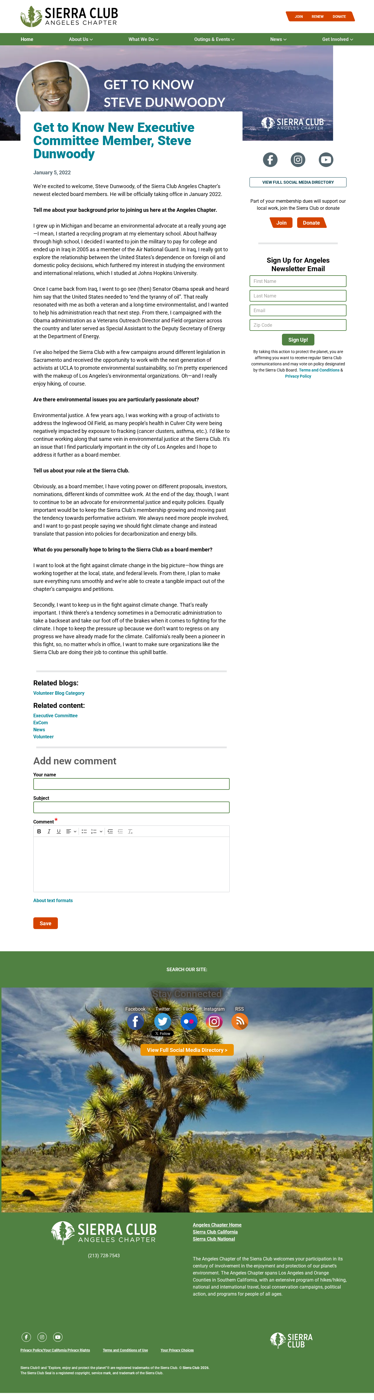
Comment (43, 822)
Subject (41, 798)
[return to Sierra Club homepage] (291, 1340)
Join (281, 222)
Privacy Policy (298, 376)
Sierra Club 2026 (196, 1367)
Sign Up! (298, 339)
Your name (44, 774)
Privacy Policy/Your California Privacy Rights (55, 1350)
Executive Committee (55, 715)
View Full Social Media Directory (298, 182)
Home (27, 39)
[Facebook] (270, 159)
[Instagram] (298, 159)
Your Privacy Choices (177, 1350)
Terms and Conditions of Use (125, 1350)
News (39, 729)
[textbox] (131, 864)
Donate (311, 222)
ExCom (40, 722)
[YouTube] (326, 159)
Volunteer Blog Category (58, 693)
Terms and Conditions (319, 370)
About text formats (53, 900)
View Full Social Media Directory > (187, 1049)
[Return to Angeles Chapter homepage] (69, 16)
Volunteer (43, 736)
